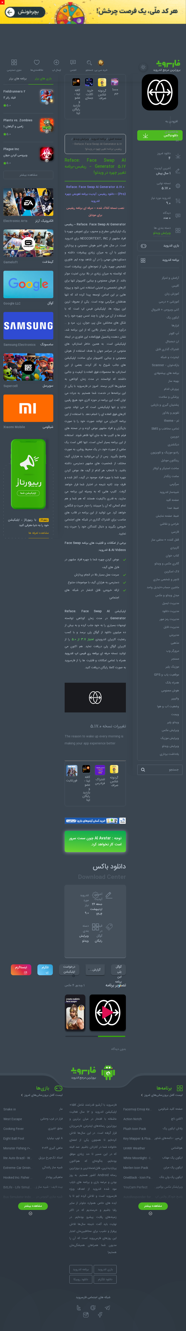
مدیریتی (174, 635)
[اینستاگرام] (85, 1314)
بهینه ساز (173, 381)
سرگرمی (174, 484)
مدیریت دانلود (170, 611)
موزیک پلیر (172, 666)
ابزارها (175, 325)
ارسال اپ (56, 70)
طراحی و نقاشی (169, 524)
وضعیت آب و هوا (168, 706)
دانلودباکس (171, 135)
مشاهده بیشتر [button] (28, 175)
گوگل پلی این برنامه (118, 969)
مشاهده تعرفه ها (39, 534)
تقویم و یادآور (170, 412)
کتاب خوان (172, 555)
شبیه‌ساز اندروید (169, 492)
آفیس (175, 285)
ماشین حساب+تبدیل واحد (163, 587)
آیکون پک (172, 317)
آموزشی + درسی (169, 301)
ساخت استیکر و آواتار (166, 468)
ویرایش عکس (170, 730)
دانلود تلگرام (105, 1279)
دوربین (174, 436)
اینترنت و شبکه (170, 357)
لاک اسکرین (171, 571)
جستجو (89, 70)
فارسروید (70, 660)
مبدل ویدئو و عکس (167, 595)
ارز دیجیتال (172, 341)
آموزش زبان (172, 293)
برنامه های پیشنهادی (166, 373)
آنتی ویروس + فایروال (165, 309)
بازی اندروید (105, 1269)
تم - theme (171, 420)
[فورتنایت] (71, 770)
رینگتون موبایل (170, 460)
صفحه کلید (172, 500)
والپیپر (175, 698)
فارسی (175, 531)
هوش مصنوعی (170, 690)
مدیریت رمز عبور (169, 619)
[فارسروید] (93, 1074)
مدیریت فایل (171, 627)
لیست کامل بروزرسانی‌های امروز (163, 1095)
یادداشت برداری (169, 754)
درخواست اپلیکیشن (69, 969)
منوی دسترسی (14, 70)
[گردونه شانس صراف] (114, 769)
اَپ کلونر (174, 333)
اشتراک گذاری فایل (167, 349)
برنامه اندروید (98, 139)
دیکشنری (173, 444)
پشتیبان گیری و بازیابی (165, 404)
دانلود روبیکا (80, 1279)
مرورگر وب (172, 650)
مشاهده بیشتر (153, 1206)
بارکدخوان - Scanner (165, 365)
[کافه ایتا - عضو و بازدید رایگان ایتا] (86, 769)
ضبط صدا (173, 508)
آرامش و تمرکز (170, 277)
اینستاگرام (21, 967)
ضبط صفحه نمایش (167, 516)
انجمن (73, 70)
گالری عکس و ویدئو (166, 563)
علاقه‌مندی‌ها (36, 70)
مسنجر (175, 658)
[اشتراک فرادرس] (100, 770)
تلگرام (45, 967)
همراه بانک (172, 682)
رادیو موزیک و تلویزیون (165, 452)
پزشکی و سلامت (169, 397)
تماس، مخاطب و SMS (165, 428)
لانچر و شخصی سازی (166, 579)
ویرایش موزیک (169, 738)
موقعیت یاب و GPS (166, 674)
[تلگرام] (107, 1307)
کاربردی (174, 547)
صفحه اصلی (115, 139)
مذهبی (175, 643)
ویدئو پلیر (173, 722)
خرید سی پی (100, 70)
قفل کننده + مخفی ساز (165, 539)
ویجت (175, 714)
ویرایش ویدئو (162, 233)
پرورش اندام (171, 389)
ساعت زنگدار (171, 476)
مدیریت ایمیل (170, 603)
